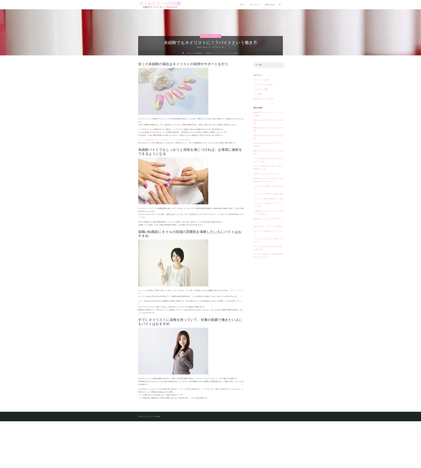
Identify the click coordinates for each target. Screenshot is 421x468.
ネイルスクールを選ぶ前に (263, 85)
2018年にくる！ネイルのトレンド (265, 174)
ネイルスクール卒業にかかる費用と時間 (268, 194)
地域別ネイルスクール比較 (263, 99)
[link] (279, 5)
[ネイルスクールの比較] (160, 5)
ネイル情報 (257, 94)
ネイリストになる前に (210, 36)
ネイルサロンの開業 (260, 89)
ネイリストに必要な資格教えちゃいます (268, 199)
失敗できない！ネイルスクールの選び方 (268, 226)
